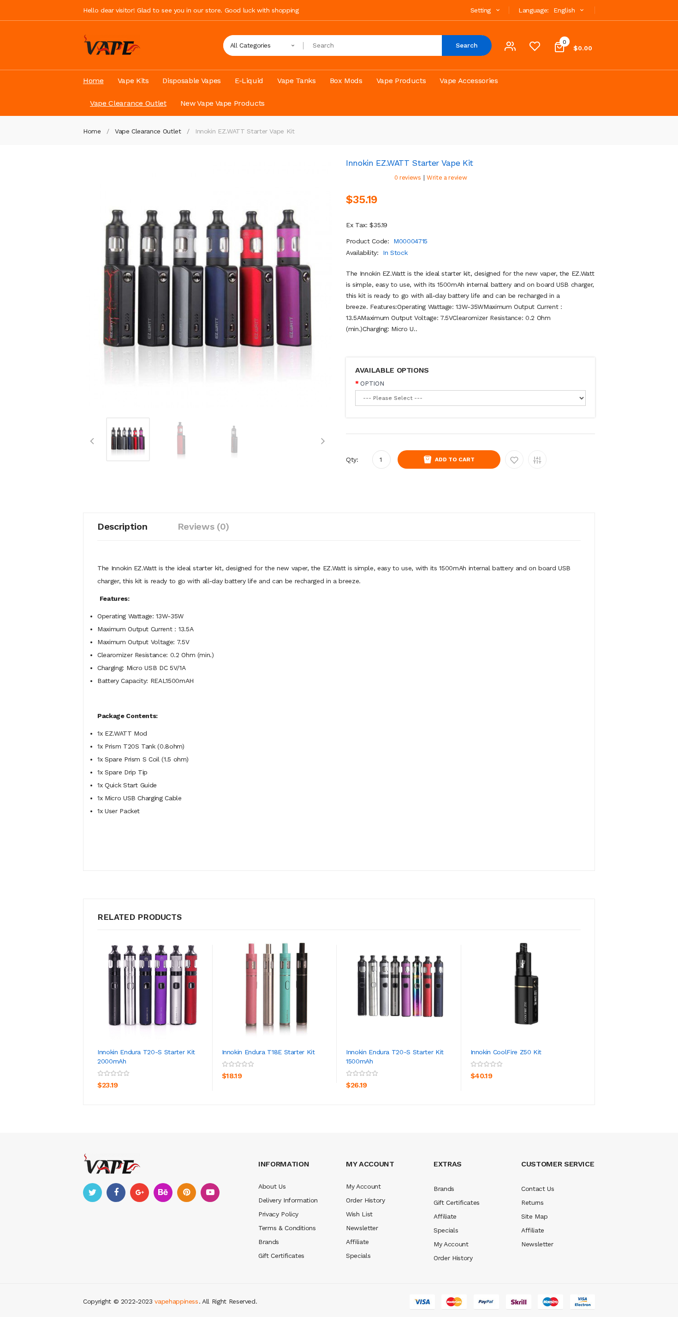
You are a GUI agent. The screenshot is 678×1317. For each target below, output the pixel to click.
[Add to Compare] (106, 1092)
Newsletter (362, 1228)
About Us (271, 1186)
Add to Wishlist (514, 459)
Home (92, 131)
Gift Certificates (281, 1255)
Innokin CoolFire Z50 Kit (506, 1052)
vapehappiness (176, 1301)
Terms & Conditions (287, 1228)
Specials (358, 1255)
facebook (116, 1192)
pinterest (186, 1192)
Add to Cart (455, 459)
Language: (533, 10)
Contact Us (537, 1188)
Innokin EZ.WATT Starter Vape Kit (245, 131)
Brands (268, 1241)
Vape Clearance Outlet (148, 131)
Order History (365, 1200)
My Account (363, 1186)
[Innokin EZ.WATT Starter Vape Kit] (128, 438)
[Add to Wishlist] (180, 1072)
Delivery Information (288, 1200)
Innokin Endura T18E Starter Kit (268, 1052)
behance (163, 1192)
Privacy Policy (278, 1214)
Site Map (534, 1216)
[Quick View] (152, 985)
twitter (92, 1192)
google (139, 1192)
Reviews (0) (203, 526)
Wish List (359, 1214)
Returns (532, 1202)
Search (467, 45)
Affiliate (357, 1241)
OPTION (372, 383)
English (565, 10)
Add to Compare (537, 459)
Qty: (352, 459)
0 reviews (407, 177)
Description (122, 526)
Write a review (447, 177)
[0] (534, 48)
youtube (210, 1192)
